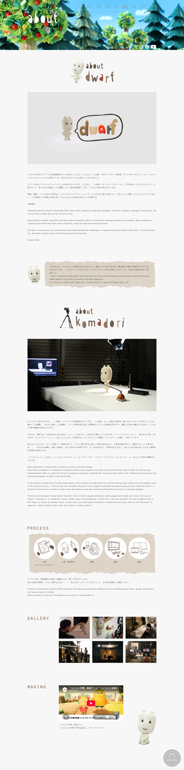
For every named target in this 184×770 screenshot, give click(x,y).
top (81, 6)
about (107, 6)
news (89, 6)
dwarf (142, 6)
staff (116, 6)
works (98, 6)
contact (152, 6)
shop (133, 6)
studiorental (124, 7)
